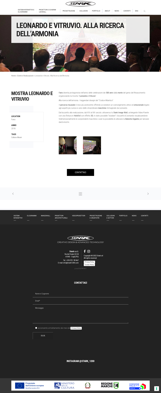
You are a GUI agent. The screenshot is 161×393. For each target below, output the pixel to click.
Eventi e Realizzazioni (25, 76)
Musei (19, 137)
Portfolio (123, 216)
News (134, 216)
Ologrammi (31, 216)
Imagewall (45, 216)
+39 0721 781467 (72, 260)
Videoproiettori (78, 216)
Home (13, 76)
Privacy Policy (76, 328)
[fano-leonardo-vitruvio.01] (92, 145)
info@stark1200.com (71, 263)
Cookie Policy (89, 265)
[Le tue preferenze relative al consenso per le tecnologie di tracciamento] (156, 388)
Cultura (14, 137)
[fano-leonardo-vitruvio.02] (68, 145)
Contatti (144, 216)
